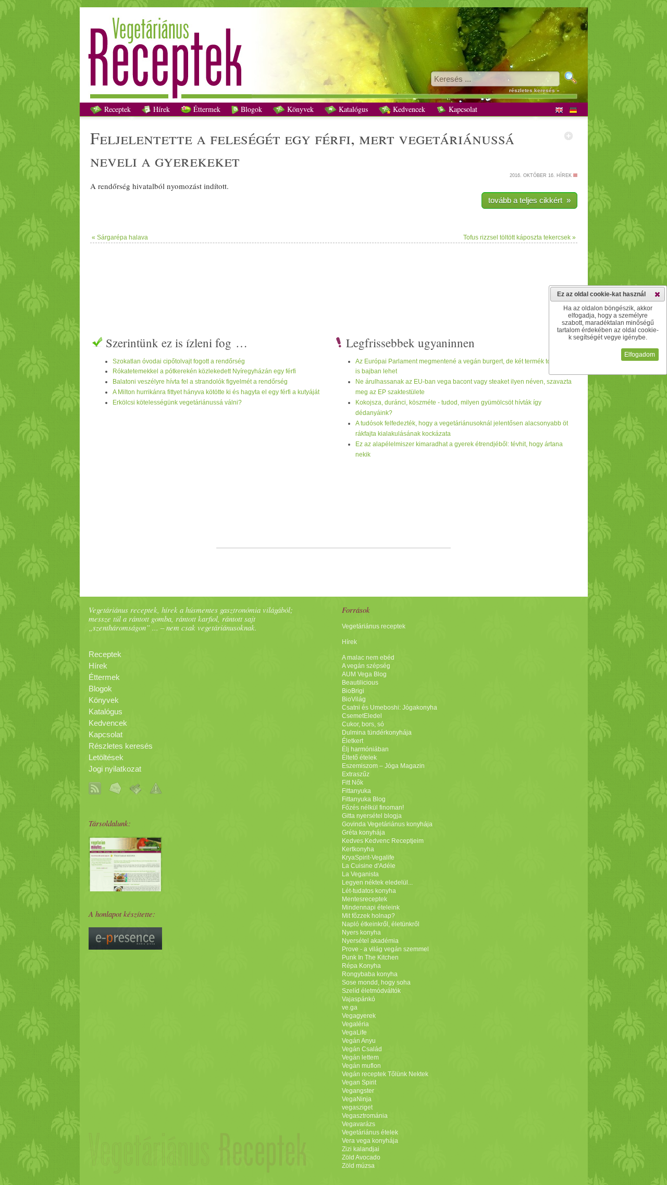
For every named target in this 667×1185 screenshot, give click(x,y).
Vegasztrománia (365, 1115)
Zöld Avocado (361, 1157)
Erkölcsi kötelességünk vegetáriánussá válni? (177, 402)
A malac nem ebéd (368, 657)
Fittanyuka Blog (364, 799)
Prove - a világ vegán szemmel (385, 949)
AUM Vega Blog (364, 674)
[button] (657, 294)
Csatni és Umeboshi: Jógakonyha (389, 707)
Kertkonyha (358, 849)
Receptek (116, 109)
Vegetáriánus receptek (373, 626)
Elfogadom (639, 354)
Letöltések (106, 757)
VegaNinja (357, 1099)
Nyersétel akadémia (370, 940)
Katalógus (352, 109)
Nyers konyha (361, 932)
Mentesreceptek (364, 899)
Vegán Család (362, 1049)
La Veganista (360, 874)
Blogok (250, 109)
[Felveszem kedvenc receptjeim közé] (568, 136)
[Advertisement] (333, 277)
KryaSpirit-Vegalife (368, 857)
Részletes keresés (121, 746)
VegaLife (354, 1032)
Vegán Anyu (359, 1040)
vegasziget (357, 1107)
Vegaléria (355, 1024)
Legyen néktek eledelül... (377, 882)
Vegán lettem (360, 1057)
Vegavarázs (358, 1124)
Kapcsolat (462, 109)
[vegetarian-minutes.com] (125, 889)
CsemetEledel (362, 716)
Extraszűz (355, 774)
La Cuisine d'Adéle (369, 865)
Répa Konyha (361, 965)
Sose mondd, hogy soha (376, 982)
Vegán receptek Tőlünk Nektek (385, 1074)
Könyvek (299, 109)
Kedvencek (408, 109)
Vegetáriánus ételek (370, 1132)
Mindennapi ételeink (371, 907)
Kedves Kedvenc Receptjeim (383, 840)
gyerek (181, 160)
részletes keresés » (534, 90)
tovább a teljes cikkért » (529, 200)
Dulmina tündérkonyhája (377, 732)
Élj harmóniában (365, 749)
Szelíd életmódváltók (371, 990)
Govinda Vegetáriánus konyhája (387, 824)
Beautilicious (360, 682)
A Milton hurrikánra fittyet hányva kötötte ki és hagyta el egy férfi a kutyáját (216, 392)
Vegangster (358, 1090)
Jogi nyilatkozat (115, 769)
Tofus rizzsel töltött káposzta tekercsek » (519, 237)
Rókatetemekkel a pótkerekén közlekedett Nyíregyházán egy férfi (204, 371)
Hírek (160, 109)
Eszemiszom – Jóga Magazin (383, 766)
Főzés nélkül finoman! (373, 807)
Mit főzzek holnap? (368, 915)
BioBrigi (353, 691)
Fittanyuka (356, 791)
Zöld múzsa (358, 1165)
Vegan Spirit (359, 1082)
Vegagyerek (359, 1015)
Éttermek (205, 109)
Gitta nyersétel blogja (372, 816)
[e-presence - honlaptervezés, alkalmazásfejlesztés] (125, 947)
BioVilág (354, 699)
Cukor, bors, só (363, 724)
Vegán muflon (361, 1065)
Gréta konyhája (363, 832)
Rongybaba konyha (370, 974)
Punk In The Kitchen (370, 957)
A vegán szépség (366, 666)
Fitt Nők (352, 782)
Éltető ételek (359, 757)
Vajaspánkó (358, 999)
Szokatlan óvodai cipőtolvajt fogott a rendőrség (179, 361)
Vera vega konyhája (370, 1140)
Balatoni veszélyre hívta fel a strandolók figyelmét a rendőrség (200, 381)
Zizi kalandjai (360, 1149)
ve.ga (349, 1007)
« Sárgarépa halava (120, 237)
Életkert (352, 741)
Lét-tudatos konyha (369, 890)
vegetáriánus (448, 138)
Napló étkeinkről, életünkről (380, 924)
